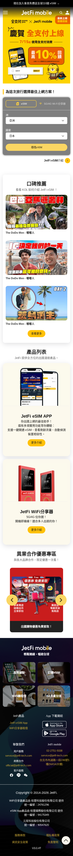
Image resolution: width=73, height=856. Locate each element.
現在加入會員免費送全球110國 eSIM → (36, 3)
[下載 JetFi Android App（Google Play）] (54, 733)
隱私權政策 (53, 835)
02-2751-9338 (54, 750)
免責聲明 (53, 842)
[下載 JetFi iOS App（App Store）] (54, 724)
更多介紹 (36, 442)
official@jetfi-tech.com (18, 765)
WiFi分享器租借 (18, 728)
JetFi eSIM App (18, 722)
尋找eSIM (36, 147)
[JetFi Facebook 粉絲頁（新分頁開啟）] (11, 775)
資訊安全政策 (20, 842)
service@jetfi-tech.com (18, 755)
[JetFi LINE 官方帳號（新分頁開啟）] (18, 775)
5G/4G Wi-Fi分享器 (55, 103)
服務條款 (20, 835)
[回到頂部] (66, 840)
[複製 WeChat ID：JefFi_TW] (26, 775)
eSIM (24, 103)
